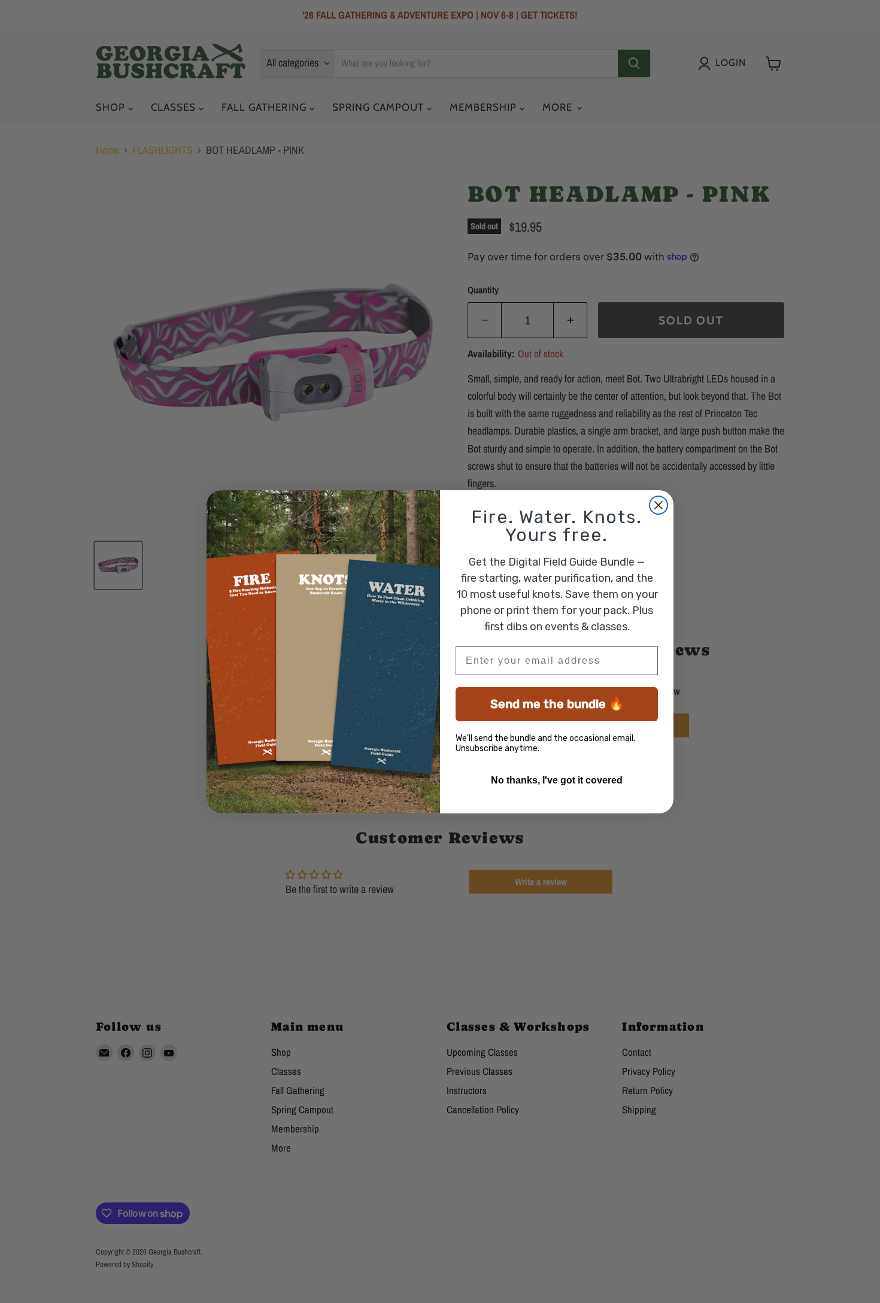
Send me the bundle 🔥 (557, 704)
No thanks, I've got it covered (557, 780)
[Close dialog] (658, 505)
